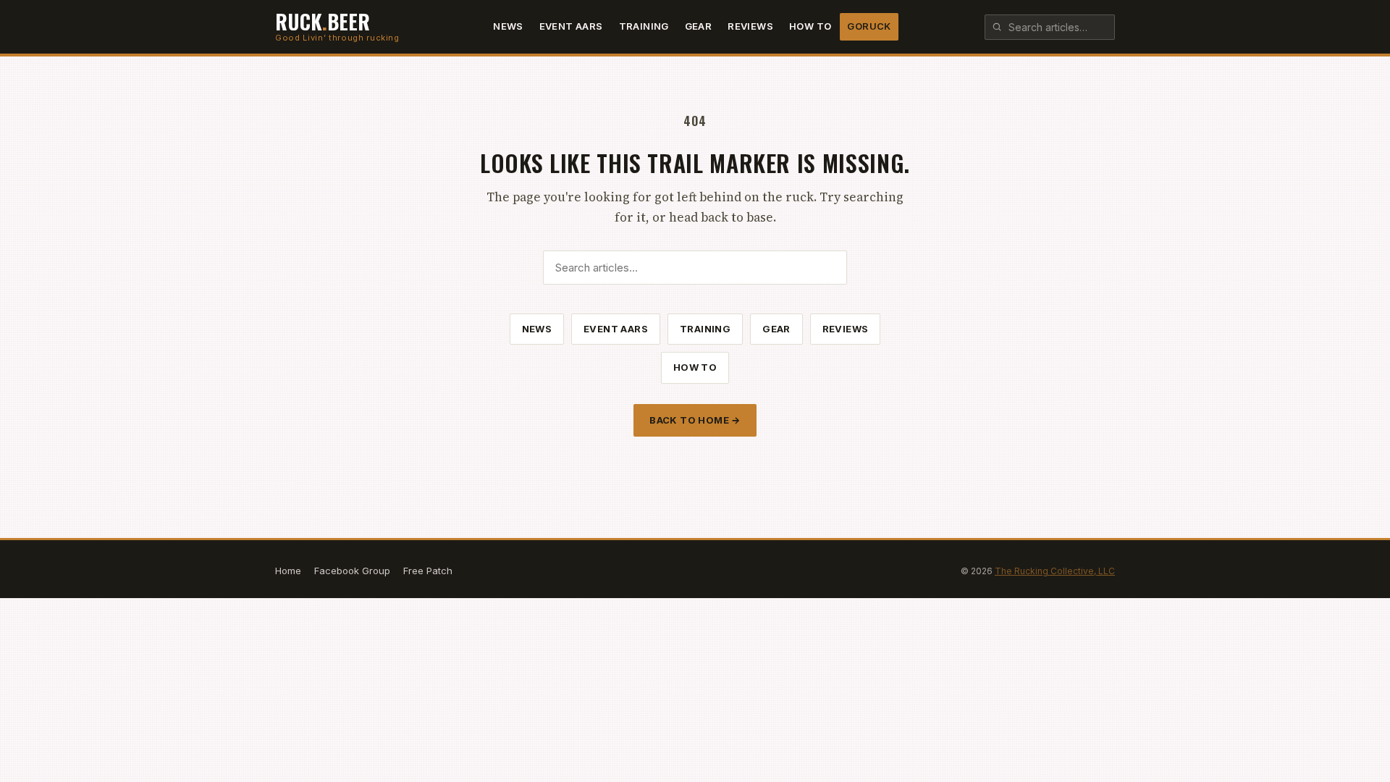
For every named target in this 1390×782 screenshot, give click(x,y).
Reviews (750, 26)
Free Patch (427, 570)
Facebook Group (352, 570)
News (508, 26)
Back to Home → (694, 420)
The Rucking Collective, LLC (1055, 571)
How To (810, 26)
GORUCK (868, 26)
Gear (698, 26)
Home (288, 570)
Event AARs (571, 26)
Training (644, 26)
